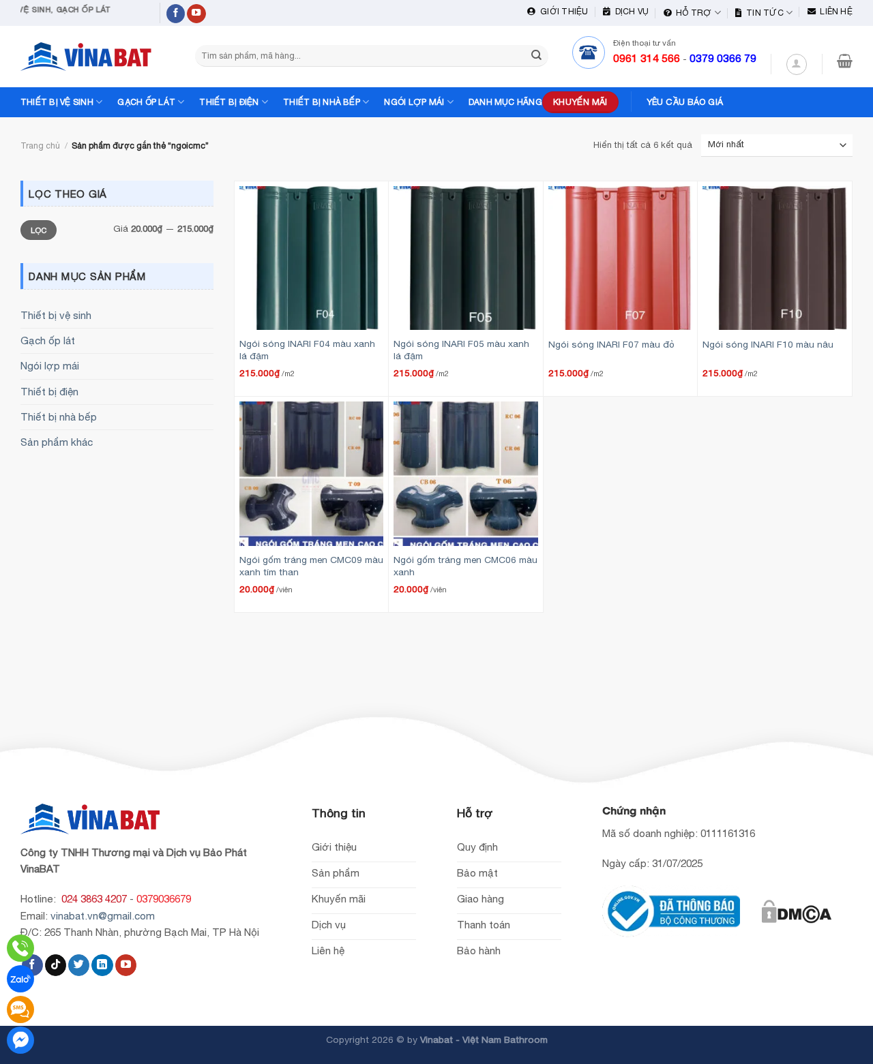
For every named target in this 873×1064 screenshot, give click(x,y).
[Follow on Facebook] (176, 14)
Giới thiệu (562, 11)
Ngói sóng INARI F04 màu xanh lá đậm (307, 349)
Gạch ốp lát (146, 102)
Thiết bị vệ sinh (56, 102)
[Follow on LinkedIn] (102, 965)
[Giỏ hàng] (845, 61)
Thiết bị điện (228, 102)
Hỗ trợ (692, 12)
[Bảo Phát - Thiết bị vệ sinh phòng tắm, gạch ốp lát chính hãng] (88, 56)
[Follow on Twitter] (78, 965)
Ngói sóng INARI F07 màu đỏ (611, 344)
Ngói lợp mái (414, 102)
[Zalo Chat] (20, 978)
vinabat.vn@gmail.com (102, 916)
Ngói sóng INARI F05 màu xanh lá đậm (461, 349)
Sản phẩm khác (56, 442)
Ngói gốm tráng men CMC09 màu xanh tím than (311, 565)
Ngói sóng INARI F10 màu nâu (767, 344)
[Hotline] (20, 948)
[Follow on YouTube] (196, 14)
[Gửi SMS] (20, 1009)
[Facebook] (20, 1040)
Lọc (39, 230)
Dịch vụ (629, 11)
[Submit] (536, 56)
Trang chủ (40, 145)
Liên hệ (834, 11)
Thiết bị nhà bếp (321, 102)
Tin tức (763, 12)
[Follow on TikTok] (55, 965)
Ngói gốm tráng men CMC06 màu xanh (465, 565)
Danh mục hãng (505, 102)
